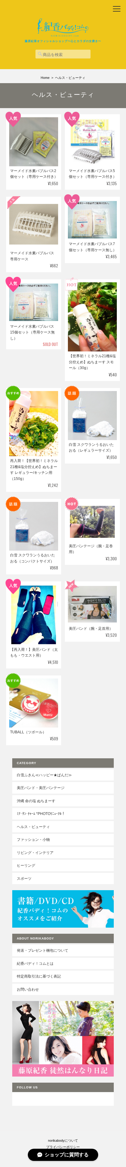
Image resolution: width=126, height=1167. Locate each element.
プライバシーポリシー (63, 1147)
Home (45, 77)
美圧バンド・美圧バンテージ (41, 788)
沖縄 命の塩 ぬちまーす (36, 801)
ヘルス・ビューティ (33, 827)
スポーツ (24, 878)
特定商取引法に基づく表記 (39, 976)
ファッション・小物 (33, 839)
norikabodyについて (63, 1140)
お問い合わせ (28, 989)
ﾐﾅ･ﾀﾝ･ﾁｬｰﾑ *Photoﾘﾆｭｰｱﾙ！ (41, 814)
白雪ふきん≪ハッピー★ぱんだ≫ (44, 775)
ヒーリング (26, 865)
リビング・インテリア (35, 853)
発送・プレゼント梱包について (42, 950)
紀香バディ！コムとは (35, 963)
